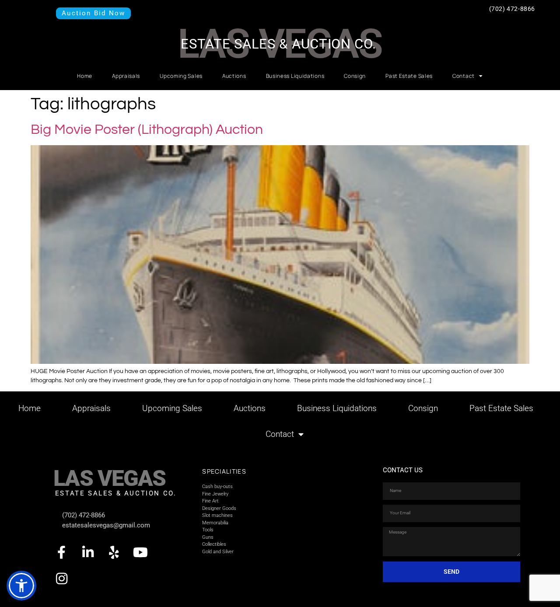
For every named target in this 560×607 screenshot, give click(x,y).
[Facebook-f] (62, 552)
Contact (463, 76)
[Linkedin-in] (88, 552)
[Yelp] (114, 552)
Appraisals (126, 76)
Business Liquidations (295, 76)
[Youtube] (140, 552)
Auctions (234, 76)
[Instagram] (62, 578)
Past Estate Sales (409, 76)
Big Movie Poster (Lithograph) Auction (147, 129)
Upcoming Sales (181, 76)
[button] (21, 585)
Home (84, 76)
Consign (355, 76)
